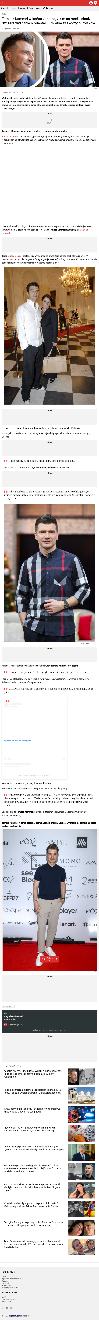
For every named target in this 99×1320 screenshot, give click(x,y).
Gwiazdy (5, 8)
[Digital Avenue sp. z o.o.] (15, 1316)
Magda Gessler (15, 256)
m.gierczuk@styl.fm (15, 1025)
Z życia (30, 8)
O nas (4, 1276)
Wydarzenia (48, 8)
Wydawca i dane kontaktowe (12, 1279)
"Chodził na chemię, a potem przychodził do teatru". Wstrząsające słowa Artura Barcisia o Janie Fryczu (31, 1205)
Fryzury (21, 8)
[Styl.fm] (6, 2)
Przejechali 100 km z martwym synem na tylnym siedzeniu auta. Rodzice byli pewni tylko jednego (30, 1129)
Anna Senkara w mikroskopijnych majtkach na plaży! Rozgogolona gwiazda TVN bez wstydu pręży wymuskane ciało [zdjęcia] (34, 1244)
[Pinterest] (11, 1308)
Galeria (50, 959)
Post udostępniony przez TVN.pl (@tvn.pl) (35, 776)
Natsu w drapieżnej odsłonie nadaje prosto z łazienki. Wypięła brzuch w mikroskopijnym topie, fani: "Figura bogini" (32, 1187)
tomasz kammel (8, 1006)
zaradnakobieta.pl (8, 1299)
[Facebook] (3, 1308)
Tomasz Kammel (10, 136)
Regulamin (6, 1285)
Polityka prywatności (10, 1287)
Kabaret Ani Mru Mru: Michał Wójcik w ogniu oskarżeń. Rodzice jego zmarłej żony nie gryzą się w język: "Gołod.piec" (33, 1073)
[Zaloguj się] (91, 3)
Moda (38, 8)
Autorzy (5, 1283)
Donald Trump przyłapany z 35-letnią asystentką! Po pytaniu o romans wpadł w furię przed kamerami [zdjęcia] (34, 1148)
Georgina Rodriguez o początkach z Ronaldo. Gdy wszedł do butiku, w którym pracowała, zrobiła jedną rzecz (34, 1224)
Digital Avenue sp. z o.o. (58, 1030)
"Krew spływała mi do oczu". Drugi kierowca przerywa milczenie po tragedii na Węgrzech (32, 1110)
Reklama (5, 1281)
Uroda (13, 8)
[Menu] (95, 3)
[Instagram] (7, 1308)
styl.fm (4, 1297)
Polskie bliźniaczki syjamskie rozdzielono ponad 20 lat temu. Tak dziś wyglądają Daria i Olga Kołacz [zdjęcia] (33, 1091)
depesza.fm (6, 1302)
